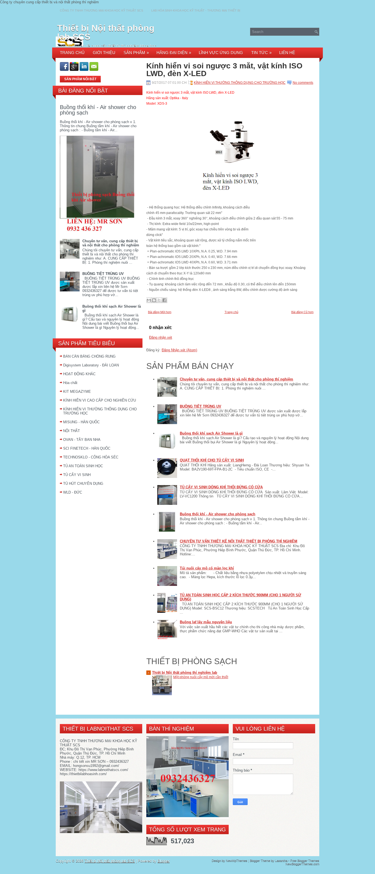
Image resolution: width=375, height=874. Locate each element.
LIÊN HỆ (287, 52)
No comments (303, 83)
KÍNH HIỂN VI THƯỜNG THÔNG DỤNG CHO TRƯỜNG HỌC (240, 83)
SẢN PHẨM (136, 52)
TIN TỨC (261, 52)
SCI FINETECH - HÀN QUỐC (86, 448)
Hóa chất (70, 383)
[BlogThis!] (154, 300)
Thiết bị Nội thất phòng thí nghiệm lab (184, 672)
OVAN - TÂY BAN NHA (81, 440)
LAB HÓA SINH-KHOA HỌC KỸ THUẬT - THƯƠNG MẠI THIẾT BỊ (195, 10)
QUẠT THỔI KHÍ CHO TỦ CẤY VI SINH (212, 460)
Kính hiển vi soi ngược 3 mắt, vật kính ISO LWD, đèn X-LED (224, 69)
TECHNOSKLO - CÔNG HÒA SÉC (90, 457)
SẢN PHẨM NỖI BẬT (80, 79)
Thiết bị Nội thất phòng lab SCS (106, 32)
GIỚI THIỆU (104, 52)
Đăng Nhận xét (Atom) (179, 350)
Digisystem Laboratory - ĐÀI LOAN (91, 365)
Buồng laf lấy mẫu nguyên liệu (206, 622)
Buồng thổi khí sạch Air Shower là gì (211, 433)
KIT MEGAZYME (77, 391)
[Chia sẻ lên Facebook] (164, 300)
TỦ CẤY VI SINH (77, 475)
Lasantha (281, 860)
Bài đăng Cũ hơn (302, 312)
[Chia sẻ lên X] (159, 300)
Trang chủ (231, 312)
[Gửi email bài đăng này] (149, 300)
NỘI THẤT (71, 431)
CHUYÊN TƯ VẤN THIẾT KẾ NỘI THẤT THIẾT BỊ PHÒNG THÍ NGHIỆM (238, 541)
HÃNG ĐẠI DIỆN (173, 52)
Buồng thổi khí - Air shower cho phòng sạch (98, 110)
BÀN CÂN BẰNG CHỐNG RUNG (89, 356)
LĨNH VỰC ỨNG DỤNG (221, 52)
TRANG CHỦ (72, 52)
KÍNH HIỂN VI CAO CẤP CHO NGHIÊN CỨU (99, 400)
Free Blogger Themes (304, 860)
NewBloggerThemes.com (302, 863)
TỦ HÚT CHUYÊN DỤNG (83, 483)
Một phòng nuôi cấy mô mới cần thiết (200, 677)
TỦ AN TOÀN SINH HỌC (83, 466)
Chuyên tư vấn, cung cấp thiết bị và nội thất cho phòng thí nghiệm (110, 243)
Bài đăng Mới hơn (159, 312)
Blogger (164, 861)
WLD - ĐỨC (72, 492)
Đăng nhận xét (160, 337)
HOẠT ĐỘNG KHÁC (79, 374)
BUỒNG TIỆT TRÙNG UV (103, 274)
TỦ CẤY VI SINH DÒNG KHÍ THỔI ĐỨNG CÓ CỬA (221, 487)
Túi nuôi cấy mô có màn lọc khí (207, 568)
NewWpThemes (236, 860)
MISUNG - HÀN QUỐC (81, 422)
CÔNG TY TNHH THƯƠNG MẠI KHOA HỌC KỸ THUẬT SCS (101, 10)
